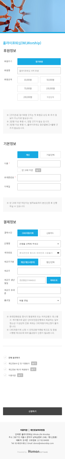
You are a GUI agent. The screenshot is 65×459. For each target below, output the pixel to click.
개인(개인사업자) (28, 262)
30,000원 (28, 79)
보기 (38, 170)
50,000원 (50, 79)
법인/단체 (50, 262)
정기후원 (39, 61)
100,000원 (50, 88)
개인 (28, 154)
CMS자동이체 (27, 233)
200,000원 (27, 97)
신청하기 (32, 411)
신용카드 (50, 233)
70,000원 (28, 88)
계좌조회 (53, 280)
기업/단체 (50, 154)
